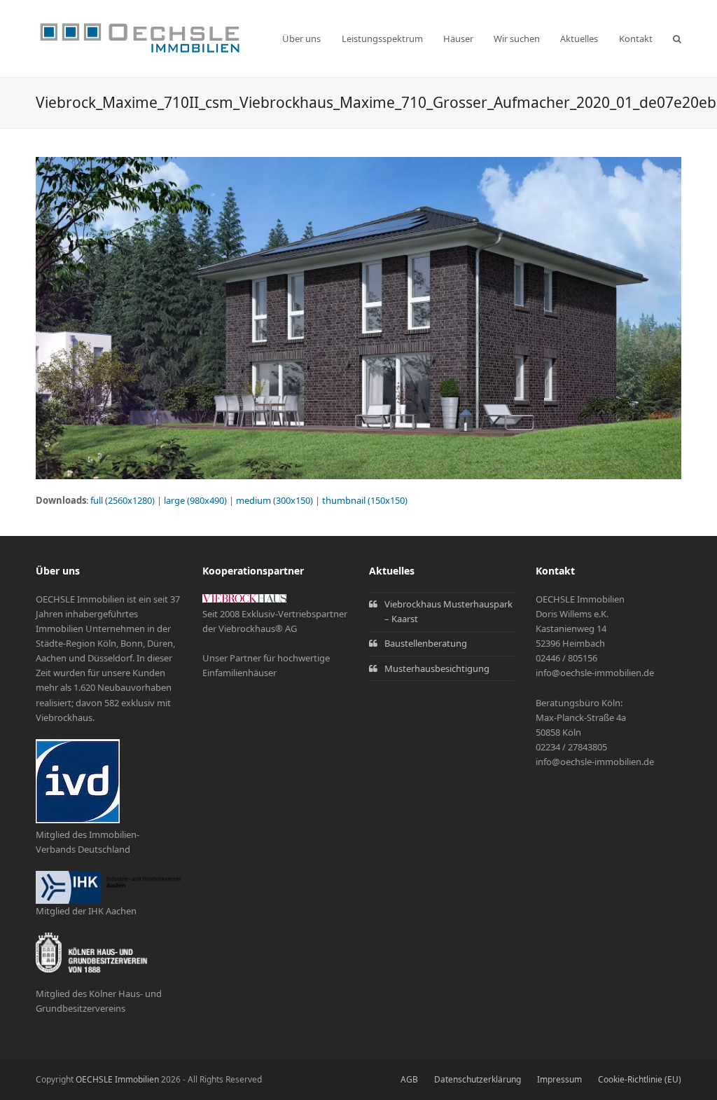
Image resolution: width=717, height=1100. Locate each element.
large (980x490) (195, 500)
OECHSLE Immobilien (117, 1079)
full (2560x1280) (122, 500)
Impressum (559, 1079)
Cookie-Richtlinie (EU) (639, 1079)
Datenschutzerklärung (477, 1079)
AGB (409, 1079)
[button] (677, 38)
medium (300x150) (274, 500)
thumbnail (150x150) (365, 500)
